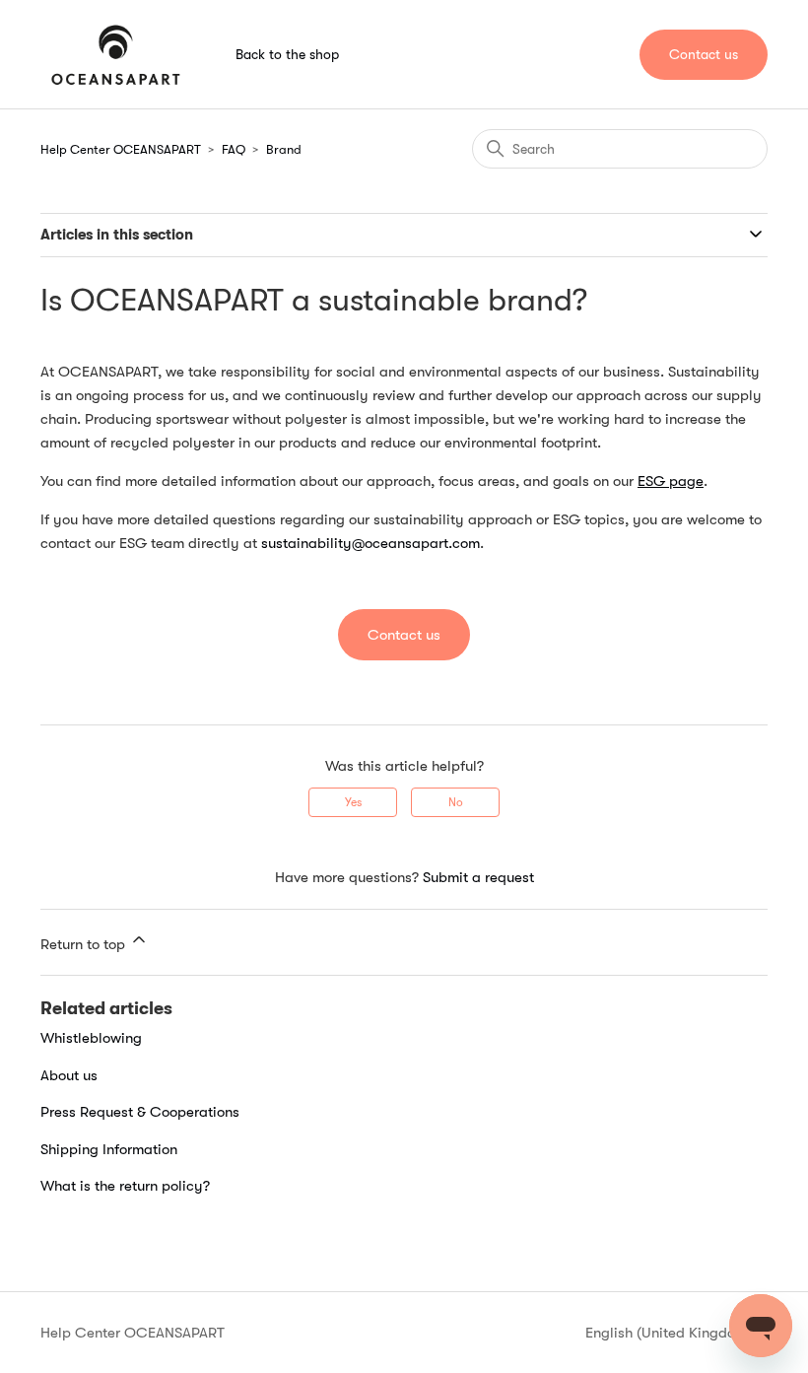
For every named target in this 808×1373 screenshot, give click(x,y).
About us (69, 1075)
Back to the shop (287, 54)
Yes (353, 802)
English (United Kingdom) (670, 1333)
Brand (284, 149)
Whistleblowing (91, 1038)
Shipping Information (108, 1149)
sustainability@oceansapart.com (370, 543)
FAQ (233, 149)
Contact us (703, 54)
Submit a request (478, 877)
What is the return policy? (125, 1186)
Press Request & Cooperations (139, 1112)
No (455, 802)
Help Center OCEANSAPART (120, 149)
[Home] (115, 55)
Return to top (84, 944)
